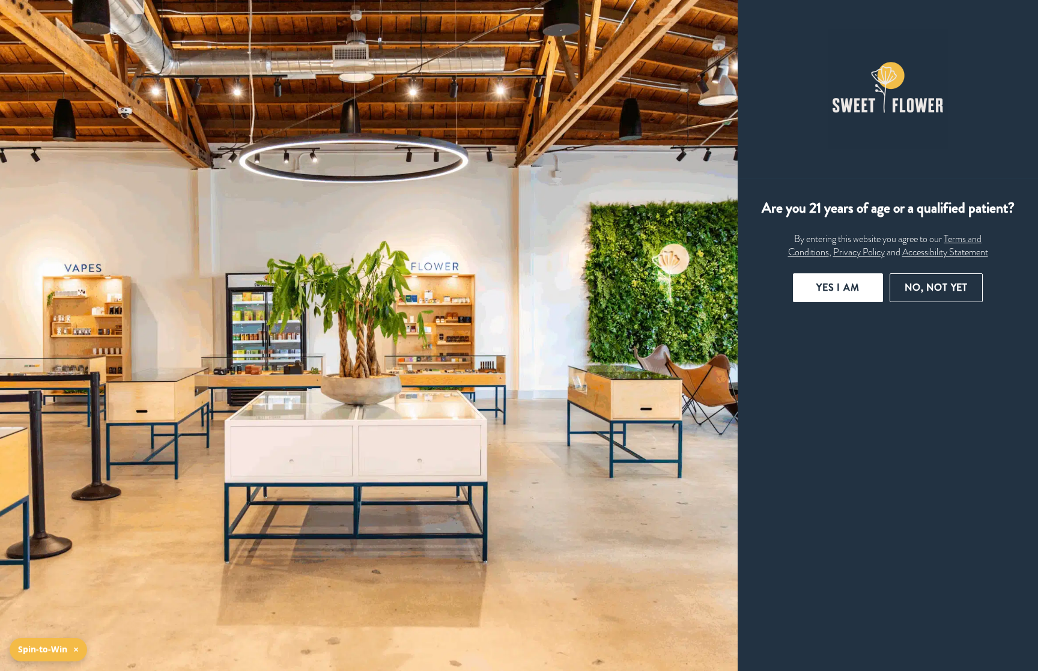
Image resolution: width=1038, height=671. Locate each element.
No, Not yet (936, 287)
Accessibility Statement (945, 252)
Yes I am (838, 287)
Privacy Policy (859, 252)
